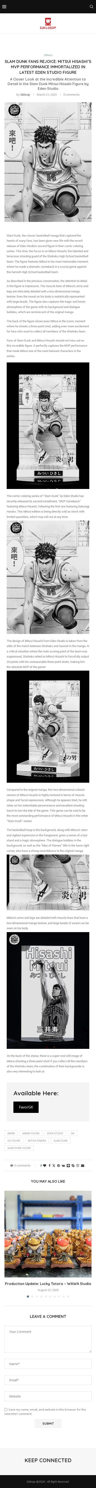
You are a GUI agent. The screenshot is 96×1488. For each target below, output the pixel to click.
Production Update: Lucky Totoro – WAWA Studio (48, 1283)
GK (72, 1133)
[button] (8, 1244)
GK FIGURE (13, 1140)
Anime (11, 1133)
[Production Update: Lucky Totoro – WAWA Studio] (48, 1234)
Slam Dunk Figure (19, 1148)
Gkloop (25, 94)
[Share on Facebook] (49, 1165)
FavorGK (26, 1107)
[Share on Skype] (73, 1165)
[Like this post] (44, 1165)
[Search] (91, 6)
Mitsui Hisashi (37, 1140)
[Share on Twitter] (53, 1165)
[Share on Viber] (77, 1165)
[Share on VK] (63, 1165)
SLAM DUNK (61, 1140)
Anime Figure (31, 1133)
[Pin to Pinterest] (58, 1165)
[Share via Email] (82, 1165)
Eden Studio (55, 1133)
